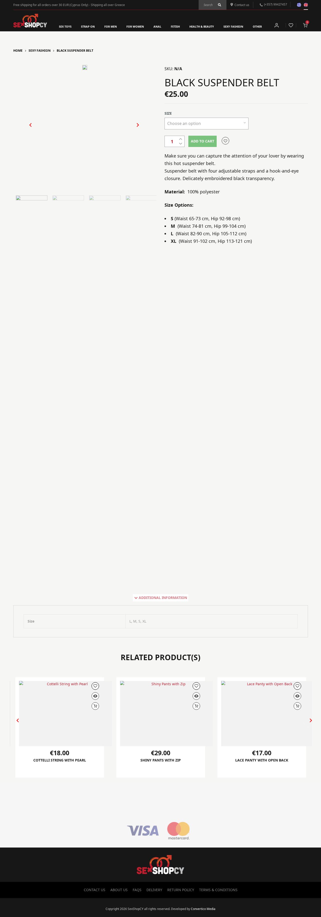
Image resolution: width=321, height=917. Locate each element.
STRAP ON (88, 26)
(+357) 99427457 (275, 4)
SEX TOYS (65, 26)
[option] (84, 68)
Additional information (163, 597)
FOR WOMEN (135, 26)
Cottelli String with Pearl (59, 760)
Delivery (154, 889)
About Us (119, 889)
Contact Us (94, 889)
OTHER (257, 26)
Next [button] (132, 129)
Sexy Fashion (40, 50)
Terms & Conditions (218, 889)
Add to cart (202, 141)
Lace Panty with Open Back (261, 760)
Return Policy (180, 889)
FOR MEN (110, 26)
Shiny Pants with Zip (160, 760)
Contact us (241, 5)
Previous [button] (28, 129)
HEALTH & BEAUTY (201, 26)
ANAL (157, 26)
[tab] (160, 597)
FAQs (137, 889)
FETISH (175, 26)
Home (18, 50)
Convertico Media (203, 909)
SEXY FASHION (233, 26)
